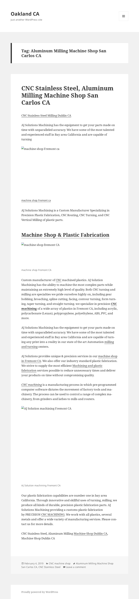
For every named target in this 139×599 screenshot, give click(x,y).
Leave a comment (76, 567)
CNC (58, 280)
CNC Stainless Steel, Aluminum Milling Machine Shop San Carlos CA (67, 95)
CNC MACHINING (53, 514)
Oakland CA (25, 13)
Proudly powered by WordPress (39, 592)
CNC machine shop (60, 563)
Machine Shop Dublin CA (90, 533)
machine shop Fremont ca (36, 200)
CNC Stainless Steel (49, 567)
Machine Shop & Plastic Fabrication (65, 234)
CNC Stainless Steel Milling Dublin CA (46, 115)
